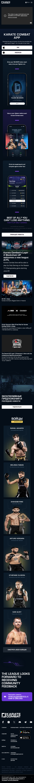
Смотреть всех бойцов (17, 650)
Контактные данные (14, 760)
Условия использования (14, 747)
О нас (3, 759)
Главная (4, 727)
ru (28, 2)
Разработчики (14, 727)
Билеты (4, 746)
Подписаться (17, 407)
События (4, 733)
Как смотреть (5, 752)
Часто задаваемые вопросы (14, 735)
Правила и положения (14, 741)
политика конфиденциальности (14, 753)
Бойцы (3, 740)
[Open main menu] (32, 2)
